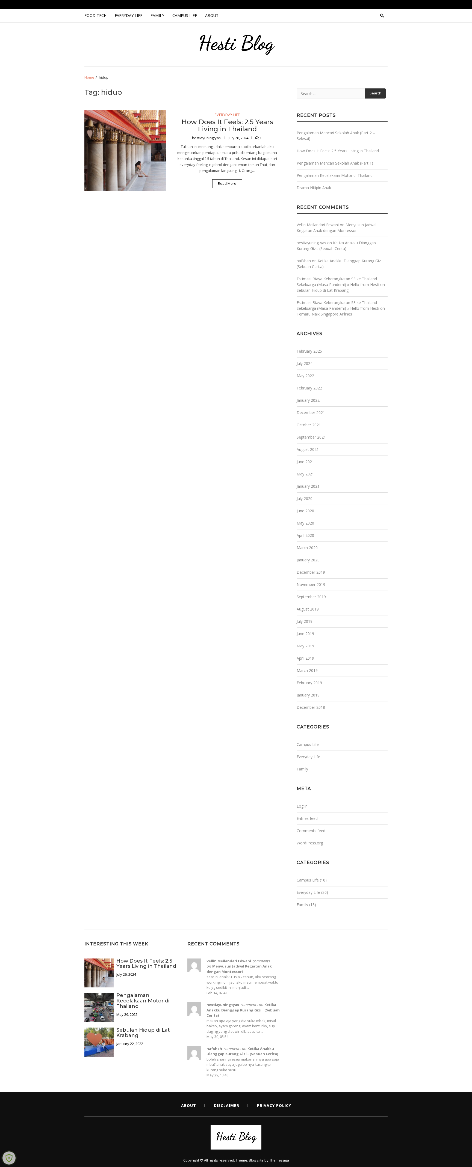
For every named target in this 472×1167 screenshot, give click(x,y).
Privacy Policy (274, 1105)
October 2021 (309, 424)
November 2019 (311, 584)
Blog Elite (256, 1160)
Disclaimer (226, 1105)
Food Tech (95, 15)
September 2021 (311, 437)
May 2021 (305, 474)
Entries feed (307, 818)
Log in (302, 806)
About (212, 15)
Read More (227, 183)
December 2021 (311, 412)
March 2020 (307, 547)
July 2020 (304, 498)
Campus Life (184, 15)
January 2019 (308, 695)
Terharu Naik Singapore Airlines (324, 314)
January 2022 (308, 400)
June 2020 (305, 510)
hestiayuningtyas (207, 137)
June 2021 (305, 461)
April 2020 (305, 535)
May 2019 (305, 645)
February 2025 (309, 351)
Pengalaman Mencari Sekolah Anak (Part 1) (335, 163)
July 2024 (304, 363)
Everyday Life (128, 15)
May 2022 (305, 375)
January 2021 (308, 486)
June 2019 (305, 633)
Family (157, 15)
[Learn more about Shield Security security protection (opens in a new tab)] (9, 1158)
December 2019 (311, 572)
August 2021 (308, 449)
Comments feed (311, 830)
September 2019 (311, 596)
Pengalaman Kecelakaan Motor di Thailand (335, 175)
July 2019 (304, 621)
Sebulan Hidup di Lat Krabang (323, 290)
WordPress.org (310, 843)
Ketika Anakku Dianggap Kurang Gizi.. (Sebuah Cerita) (243, 1010)
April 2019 (305, 658)
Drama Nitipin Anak (314, 187)
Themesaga (279, 1160)
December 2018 (311, 707)
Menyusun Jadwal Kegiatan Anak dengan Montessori (239, 969)
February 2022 (309, 388)
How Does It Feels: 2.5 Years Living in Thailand (227, 125)
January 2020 (308, 559)
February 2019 (309, 682)
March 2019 (307, 670)
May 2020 (305, 523)
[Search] (382, 15)
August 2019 (308, 609)
